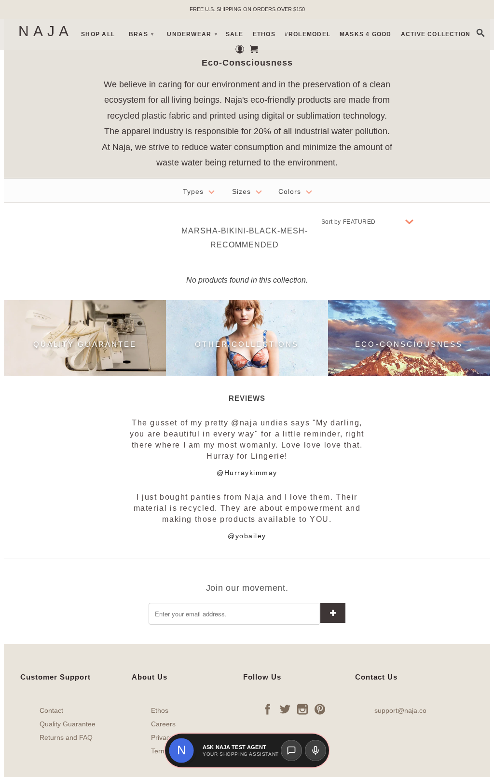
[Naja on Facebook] (267, 709)
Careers (163, 724)
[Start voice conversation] (315, 750)
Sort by (331, 221)
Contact (51, 710)
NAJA (45, 31)
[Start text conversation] (291, 750)
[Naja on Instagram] (302, 709)
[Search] (481, 33)
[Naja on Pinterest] (320, 709)
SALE (235, 34)
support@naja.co (400, 710)
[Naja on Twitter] (285, 709)
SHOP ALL (98, 34)
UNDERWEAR (192, 34)
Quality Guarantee (68, 724)
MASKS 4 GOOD (366, 34)
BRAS (141, 34)
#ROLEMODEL (307, 34)
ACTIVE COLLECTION (436, 34)
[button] (181, 750)
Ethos (159, 710)
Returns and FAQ (66, 737)
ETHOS (264, 34)
